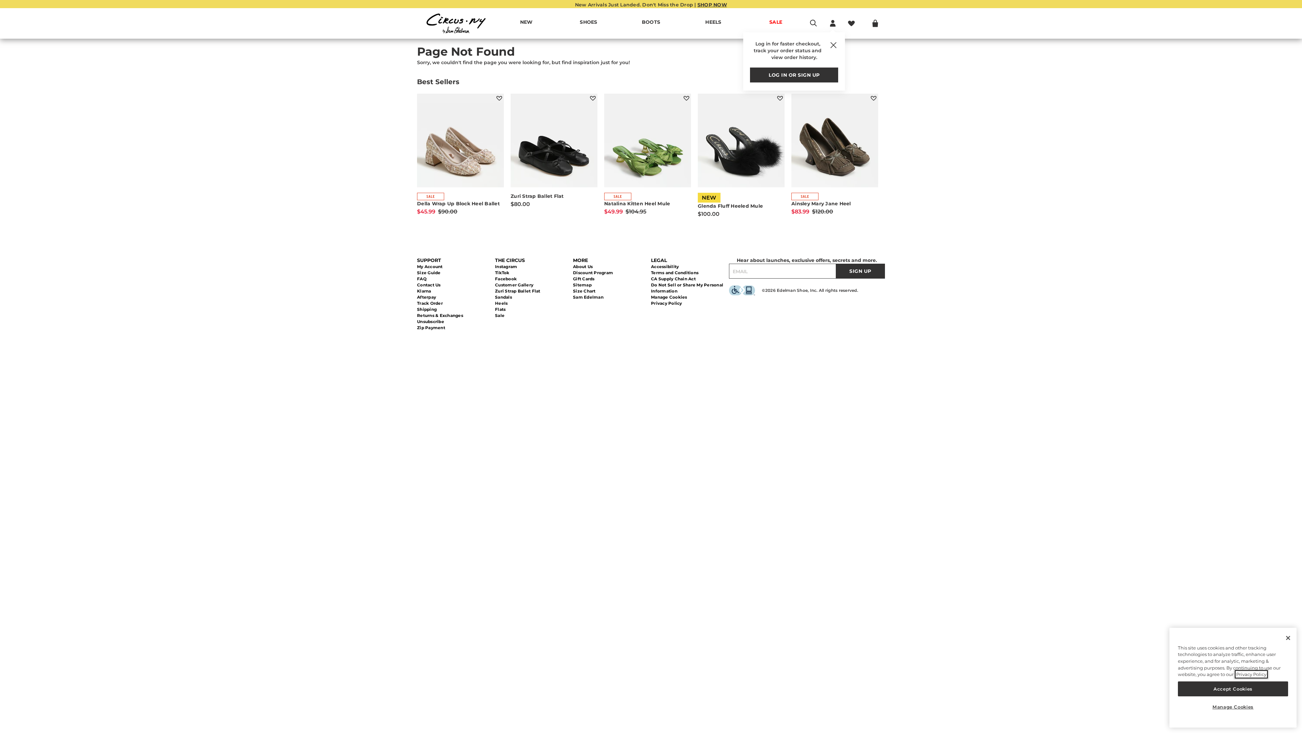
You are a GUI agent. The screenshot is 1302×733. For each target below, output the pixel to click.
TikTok (502, 272)
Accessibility (665, 266)
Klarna (424, 291)
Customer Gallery (514, 284)
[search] (813, 26)
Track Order (430, 303)
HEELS (713, 22)
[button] (600, 22)
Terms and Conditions (674, 272)
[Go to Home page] (456, 23)
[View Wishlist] (851, 23)
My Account (430, 266)
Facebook (506, 278)
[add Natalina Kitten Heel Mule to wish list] (686, 98)
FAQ (422, 278)
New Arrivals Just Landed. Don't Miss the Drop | (651, 5)
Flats (500, 309)
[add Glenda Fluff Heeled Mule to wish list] (780, 98)
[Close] (1288, 638)
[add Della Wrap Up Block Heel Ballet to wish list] (499, 98)
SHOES (588, 22)
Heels (501, 303)
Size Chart (584, 291)
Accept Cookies (1233, 689)
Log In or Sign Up (794, 75)
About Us (583, 266)
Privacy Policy (666, 303)
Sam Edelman (588, 297)
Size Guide (429, 272)
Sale (500, 315)
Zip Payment (431, 327)
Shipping (427, 309)
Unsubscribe (430, 321)
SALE (775, 22)
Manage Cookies (669, 297)
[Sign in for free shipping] (832, 23)
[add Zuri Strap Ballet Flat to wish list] (592, 98)
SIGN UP (860, 271)
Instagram (506, 266)
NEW (526, 22)
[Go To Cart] (875, 23)
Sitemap (582, 284)
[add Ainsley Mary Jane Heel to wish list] (873, 98)
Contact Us (429, 284)
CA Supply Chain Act (673, 278)
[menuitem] (526, 23)
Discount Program (593, 272)
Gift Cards (584, 278)
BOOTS (651, 22)
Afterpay (426, 297)
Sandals (503, 297)
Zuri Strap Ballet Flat (517, 291)
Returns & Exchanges (440, 315)
